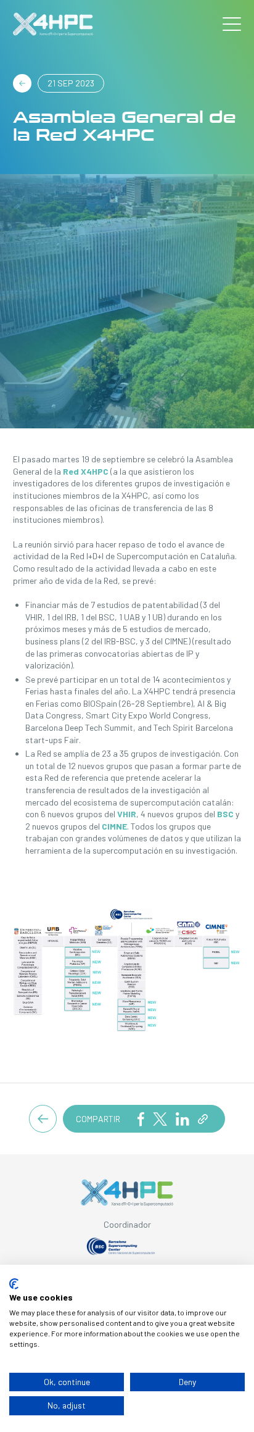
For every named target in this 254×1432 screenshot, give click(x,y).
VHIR (126, 814)
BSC (225, 814)
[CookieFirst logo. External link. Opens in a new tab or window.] (13, 1283)
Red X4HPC (86, 471)
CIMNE (114, 826)
